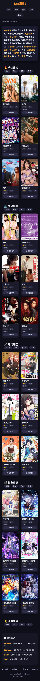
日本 (22, 486)
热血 (7, 624)
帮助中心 (15, 669)
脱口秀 (24, 348)
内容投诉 (34, 669)
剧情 (29, 71)
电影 (16, 9)
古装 (14, 209)
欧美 (14, 486)
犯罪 (29, 209)
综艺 (31, 9)
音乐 (16, 348)
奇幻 (14, 624)
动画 (29, 486)
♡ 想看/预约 (10, 113)
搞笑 (29, 624)
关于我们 (5, 669)
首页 (8, 9)
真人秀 (8, 348)
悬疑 (7, 209)
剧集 (23, 9)
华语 (7, 486)
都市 (22, 209)
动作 (7, 71)
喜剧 (22, 71)
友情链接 (25, 669)
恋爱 (22, 624)
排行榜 (20, 15)
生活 (32, 348)
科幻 (14, 71)
